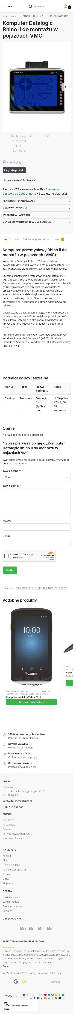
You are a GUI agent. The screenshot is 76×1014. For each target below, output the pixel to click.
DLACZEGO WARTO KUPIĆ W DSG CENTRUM (27, 221)
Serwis (6, 874)
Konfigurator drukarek (15, 869)
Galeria (6, 239)
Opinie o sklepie (12, 865)
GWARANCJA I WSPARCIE (16, 215)
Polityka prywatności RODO (18, 833)
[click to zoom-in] (37, 87)
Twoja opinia (12, 485)
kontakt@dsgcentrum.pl (17, 801)
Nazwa (7, 520)
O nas (6, 878)
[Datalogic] (16, 162)
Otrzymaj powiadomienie (31, 702)
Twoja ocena (12, 471)
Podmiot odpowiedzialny (35, 239)
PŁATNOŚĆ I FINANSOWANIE (19, 200)
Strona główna (9, 15)
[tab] (6, 239)
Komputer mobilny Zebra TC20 (23, 697)
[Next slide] (65, 87)
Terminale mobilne (13, 906)
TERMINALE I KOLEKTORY (31, 15)
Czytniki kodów (11, 901)
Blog (5, 860)
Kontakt (7, 855)
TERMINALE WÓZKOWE (58, 15)
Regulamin (8, 820)
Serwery (7, 910)
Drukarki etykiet (11, 897)
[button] (67, 6)
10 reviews (54, 981)
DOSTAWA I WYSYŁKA (15, 207)
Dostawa (7, 829)
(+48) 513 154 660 (13, 807)
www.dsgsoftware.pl (13, 838)
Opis (16, 239)
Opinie (57, 239)
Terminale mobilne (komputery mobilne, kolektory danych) (28, 692)
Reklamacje (9, 824)
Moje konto (9, 883)
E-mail (6, 536)
